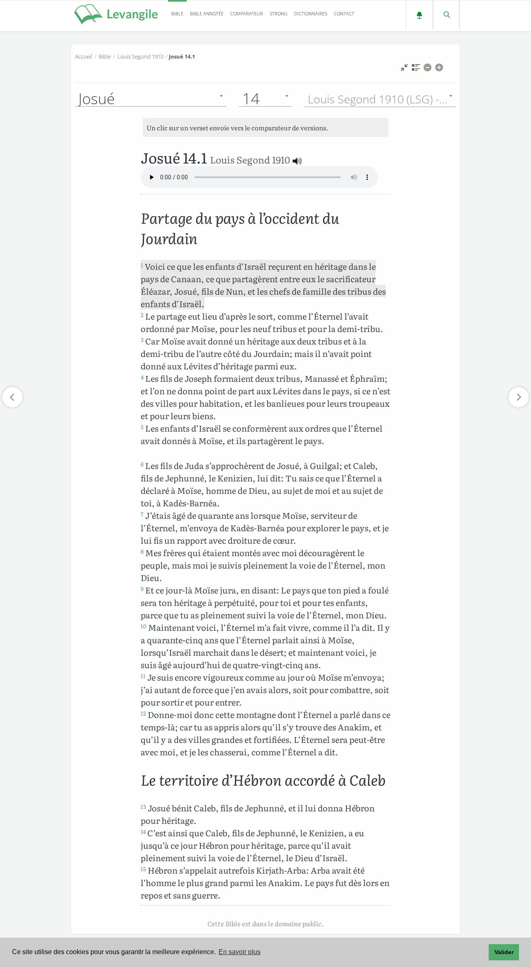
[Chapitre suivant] (518, 397)
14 (143, 831)
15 (143, 868)
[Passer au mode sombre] (419, 14)
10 (143, 626)
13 (143, 806)
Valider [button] (504, 952)
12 (143, 713)
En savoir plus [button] (240, 951)
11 (143, 676)
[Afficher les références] (416, 69)
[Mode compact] (404, 69)
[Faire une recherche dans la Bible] (446, 14)
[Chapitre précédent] (12, 397)
